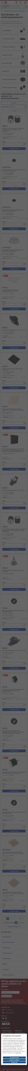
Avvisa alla (14, 1062)
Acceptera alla (14, 1057)
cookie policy (18, 1052)
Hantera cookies (14, 1060)
